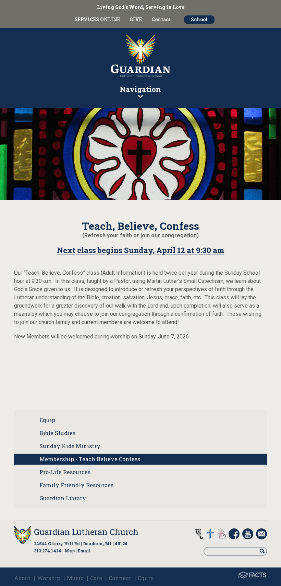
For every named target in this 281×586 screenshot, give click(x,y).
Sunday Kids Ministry (69, 446)
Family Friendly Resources (76, 485)
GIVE (136, 19)
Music (75, 578)
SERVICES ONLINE (97, 19)
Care (96, 578)
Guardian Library (62, 498)
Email (84, 550)
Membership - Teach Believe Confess (89, 459)
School (199, 19)
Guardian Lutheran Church (86, 531)
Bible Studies (57, 432)
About (22, 578)
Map (69, 550)
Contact (161, 19)
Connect (120, 578)
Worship (48, 578)
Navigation (140, 89)
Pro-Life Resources (64, 472)
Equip (47, 419)
